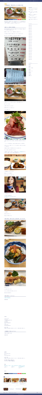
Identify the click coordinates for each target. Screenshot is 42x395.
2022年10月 (31, 39)
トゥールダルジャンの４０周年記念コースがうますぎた (33, 9)
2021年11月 (31, 48)
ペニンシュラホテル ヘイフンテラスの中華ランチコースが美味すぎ (33, 17)
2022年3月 (31, 45)
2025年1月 (31, 25)
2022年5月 (31, 42)
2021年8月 (31, 53)
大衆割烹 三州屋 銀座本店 (7, 297)
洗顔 (30, 69)
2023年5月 (31, 31)
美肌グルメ (31, 75)
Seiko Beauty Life (6, 0)
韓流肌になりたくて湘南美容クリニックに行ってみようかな (33, 15)
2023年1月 (31, 34)
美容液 (30, 72)
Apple (30, 64)
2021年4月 (31, 59)
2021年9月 (31, 51)
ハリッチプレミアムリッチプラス (8, 196)
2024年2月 (31, 28)
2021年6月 (31, 56)
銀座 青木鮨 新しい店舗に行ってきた (33, 19)
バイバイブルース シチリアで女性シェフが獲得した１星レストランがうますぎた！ (33, 12)
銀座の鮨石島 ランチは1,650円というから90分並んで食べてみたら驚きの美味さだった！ (22, 366)
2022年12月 (31, 36)
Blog (30, 66)
